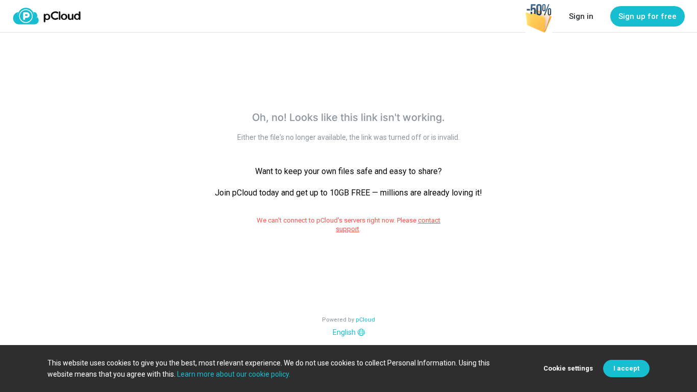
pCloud (365, 319)
